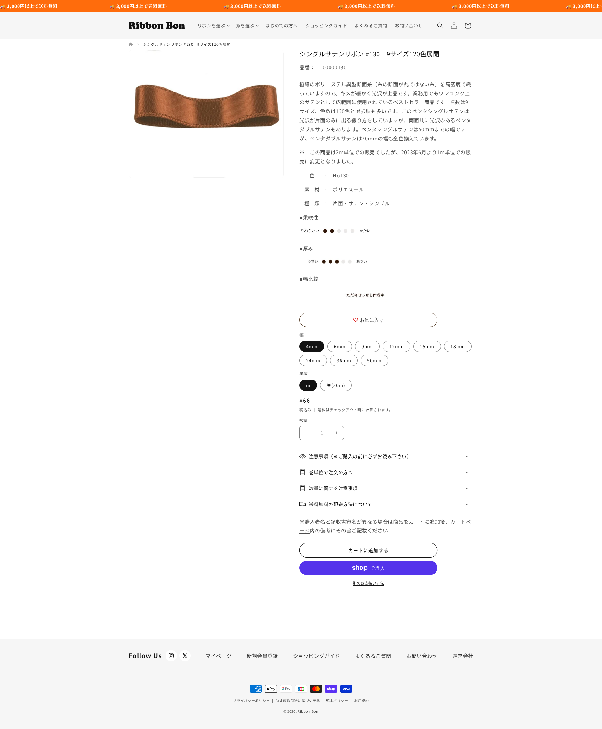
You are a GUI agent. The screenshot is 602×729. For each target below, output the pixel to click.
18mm (458, 346)
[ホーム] (131, 44)
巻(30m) (336, 385)
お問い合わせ (422, 655)
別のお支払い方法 (368, 582)
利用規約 (361, 700)
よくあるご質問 (373, 655)
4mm (312, 346)
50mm (374, 360)
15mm (427, 346)
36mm (344, 360)
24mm (313, 360)
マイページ (219, 655)
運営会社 (463, 655)
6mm (340, 346)
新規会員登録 (262, 655)
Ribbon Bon (308, 711)
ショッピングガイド (316, 655)
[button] (213, 25)
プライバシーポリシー (251, 700)
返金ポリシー (337, 700)
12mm (396, 346)
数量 (303, 420)
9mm (367, 346)
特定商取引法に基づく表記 (298, 700)
